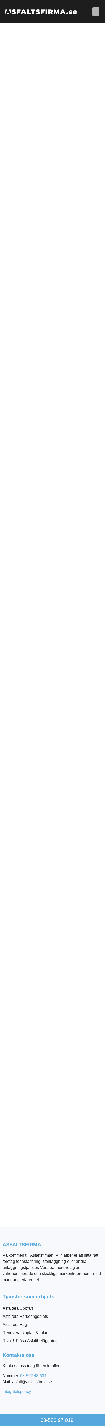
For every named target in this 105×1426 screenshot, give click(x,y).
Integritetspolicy (17, 1391)
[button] (95, 11)
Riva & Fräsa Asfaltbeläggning (30, 1341)
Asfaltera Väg (15, 1324)
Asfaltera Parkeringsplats (25, 1316)
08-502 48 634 (33, 1376)
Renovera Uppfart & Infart (25, 1333)
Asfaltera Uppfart (18, 1308)
